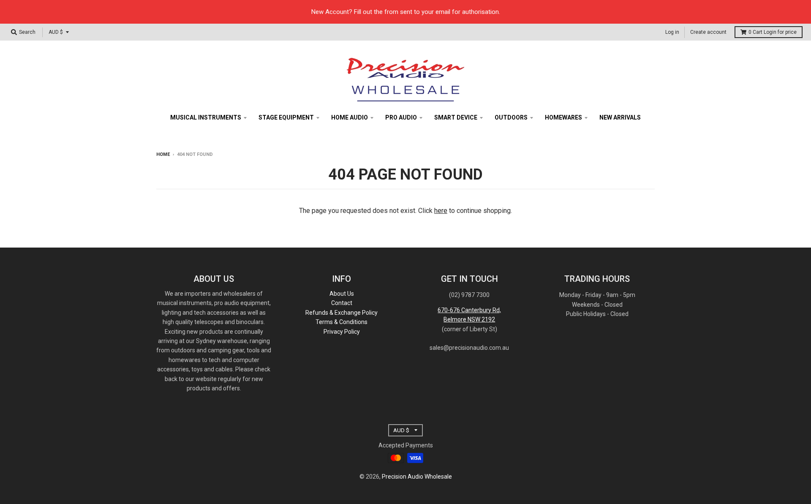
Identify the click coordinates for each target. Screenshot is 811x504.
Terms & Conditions (341, 322)
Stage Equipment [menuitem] (286, 117)
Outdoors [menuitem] (511, 117)
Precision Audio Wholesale (417, 476)
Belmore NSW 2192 (469, 319)
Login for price (780, 32)
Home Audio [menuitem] (349, 117)
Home (163, 154)
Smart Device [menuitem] (455, 117)
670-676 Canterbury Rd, (469, 310)
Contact (341, 303)
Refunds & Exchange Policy (341, 312)
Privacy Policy (342, 331)
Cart (772, 32)
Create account (708, 32)
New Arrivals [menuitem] (620, 117)
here (440, 211)
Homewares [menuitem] (563, 117)
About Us (341, 293)
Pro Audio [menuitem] (401, 117)
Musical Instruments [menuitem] (205, 117)
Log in (672, 32)
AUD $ (56, 32)
